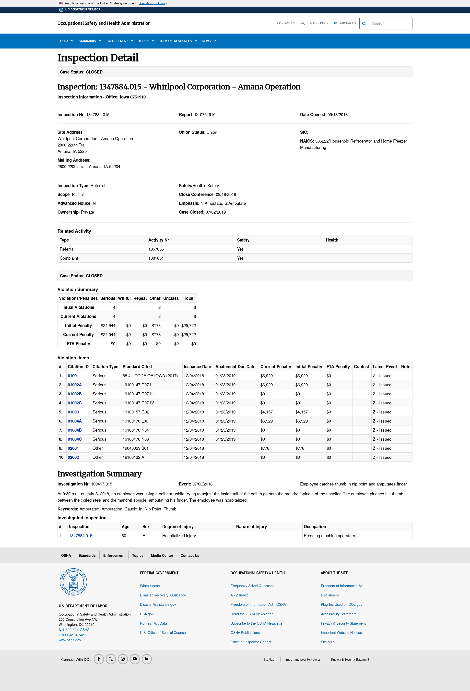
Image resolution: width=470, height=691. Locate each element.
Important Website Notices (341, 632)
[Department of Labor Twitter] (111, 659)
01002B (75, 394)
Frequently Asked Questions (252, 585)
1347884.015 (80, 535)
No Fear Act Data (153, 623)
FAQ (303, 23)
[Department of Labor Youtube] (135, 659)
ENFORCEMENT (118, 41)
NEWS (207, 41)
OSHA (64, 41)
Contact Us (286, 23)
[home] (73, 581)
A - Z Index (239, 595)
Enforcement (114, 555)
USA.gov (146, 613)
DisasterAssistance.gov (158, 604)
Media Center (162, 555)
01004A (75, 421)
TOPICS (144, 41)
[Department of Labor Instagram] (123, 659)
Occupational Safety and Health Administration (104, 23)
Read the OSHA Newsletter (252, 613)
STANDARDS (88, 41)
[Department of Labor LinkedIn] (147, 659)
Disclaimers (330, 595)
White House (150, 585)
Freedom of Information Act (342, 585)
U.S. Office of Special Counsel (163, 632)
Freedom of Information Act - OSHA (258, 604)
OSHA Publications (245, 632)
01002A (75, 385)
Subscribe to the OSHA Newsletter (257, 623)
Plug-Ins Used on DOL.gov (341, 604)
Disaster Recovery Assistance (163, 595)
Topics (137, 555)
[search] (364, 23)
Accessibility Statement (338, 613)
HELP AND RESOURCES (176, 41)
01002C (75, 403)
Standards (87, 555)
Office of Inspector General (251, 641)
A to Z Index (319, 23)
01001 (73, 375)
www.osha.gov (70, 639)
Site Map (328, 641)
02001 (73, 448)
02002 (73, 457)
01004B (75, 430)
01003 (73, 412)
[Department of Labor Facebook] (99, 659)
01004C (75, 439)
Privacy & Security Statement (343, 623)
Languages (347, 23)
